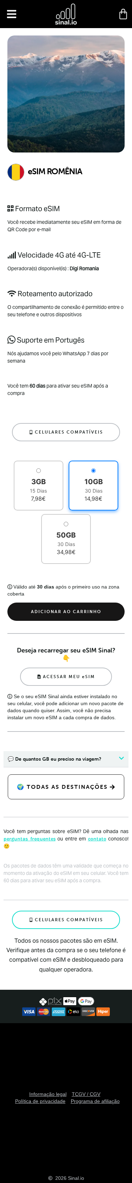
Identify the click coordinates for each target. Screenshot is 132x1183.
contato (97, 839)
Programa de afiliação (95, 1101)
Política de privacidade (40, 1101)
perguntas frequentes (30, 839)
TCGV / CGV (86, 1094)
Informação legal (48, 1094)
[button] (11, 14)
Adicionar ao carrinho (66, 611)
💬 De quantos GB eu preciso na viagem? (54, 759)
